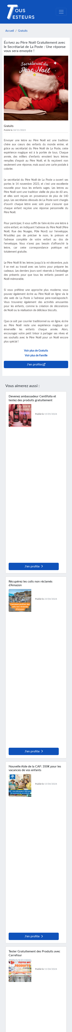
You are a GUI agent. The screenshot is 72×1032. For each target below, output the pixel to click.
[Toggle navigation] (61, 12)
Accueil (9, 31)
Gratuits (22, 31)
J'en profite (32, 566)
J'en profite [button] (35, 364)
